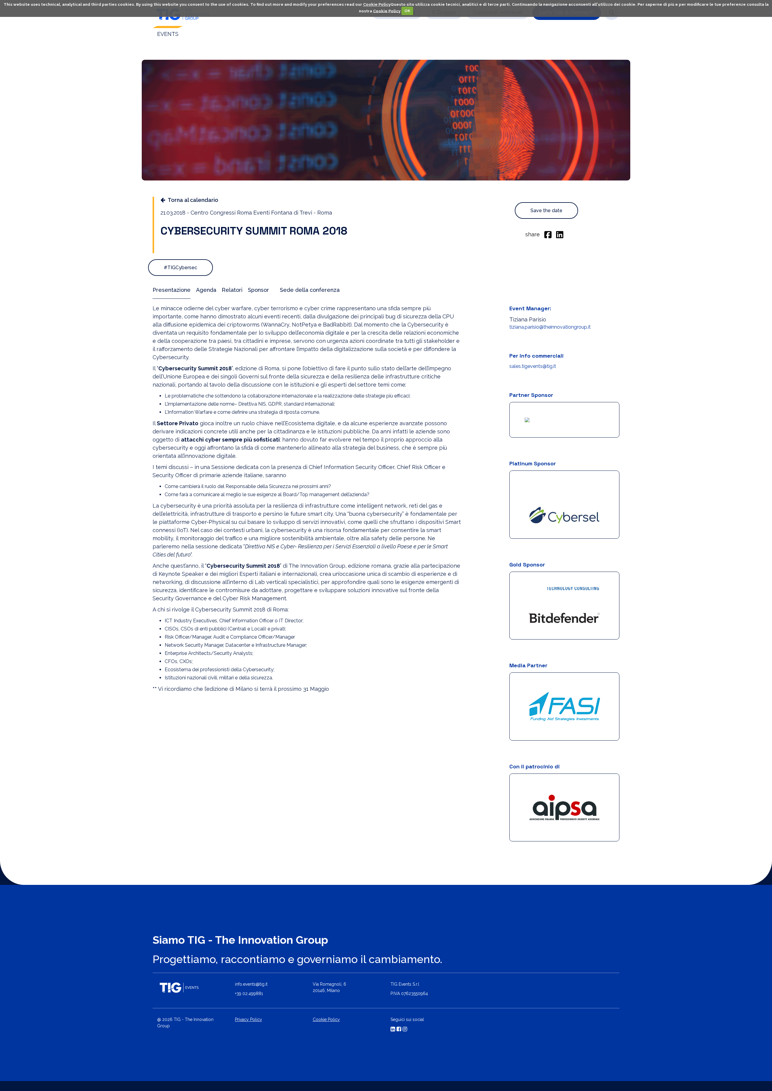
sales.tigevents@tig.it (532, 366)
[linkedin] (559, 234)
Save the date (546, 210)
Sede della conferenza (310, 290)
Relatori (232, 290)
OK (407, 10)
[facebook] (548, 234)
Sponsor (258, 290)
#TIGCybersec (180, 267)
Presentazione (172, 290)
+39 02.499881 (249, 980)
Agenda (206, 290)
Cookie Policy (377, 4)
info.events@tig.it (251, 971)
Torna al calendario (193, 200)
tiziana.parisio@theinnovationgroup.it (550, 327)
